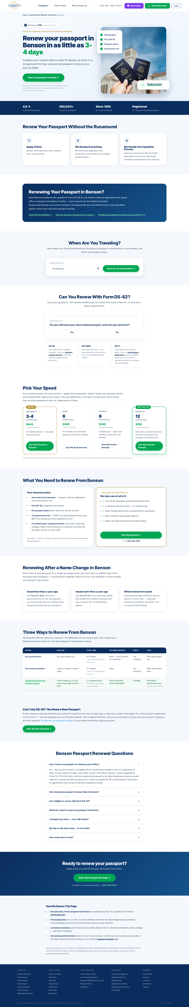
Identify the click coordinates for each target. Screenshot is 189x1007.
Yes (72, 332)
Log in (176, 6)
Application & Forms (118, 977)
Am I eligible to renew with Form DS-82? (69, 801)
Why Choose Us (79, 5)
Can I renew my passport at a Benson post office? (74, 764)
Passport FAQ (116, 980)
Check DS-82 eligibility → (40, 215)
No (117, 332)
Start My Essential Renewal (146, 446)
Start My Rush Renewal (76, 447)
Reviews (146, 977)
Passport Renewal (23, 974)
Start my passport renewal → (43, 77)
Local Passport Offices (88, 974)
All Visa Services (55, 974)
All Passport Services (25, 993)
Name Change (22, 990)
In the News (147, 984)
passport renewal (105, 939)
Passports (43, 5)
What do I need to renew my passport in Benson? (74, 810)
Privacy (163, 1003)
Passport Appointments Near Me (92, 980)
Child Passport (22, 980)
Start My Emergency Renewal (38, 446)
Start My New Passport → (39, 729)
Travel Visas (60, 5)
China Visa (52, 977)
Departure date (57, 263)
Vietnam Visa (53, 984)
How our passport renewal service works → (75, 215)
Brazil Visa (52, 990)
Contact (146, 987)
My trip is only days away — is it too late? (69, 828)
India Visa (52, 980)
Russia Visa (53, 993)
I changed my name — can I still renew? (69, 819)
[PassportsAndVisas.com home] (14, 5)
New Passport (22, 977)
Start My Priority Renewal (109, 446)
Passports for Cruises (119, 984)
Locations (146, 980)
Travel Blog (115, 990)
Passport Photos (86, 984)
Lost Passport (22, 984)
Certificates (84, 987)
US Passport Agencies (119, 974)
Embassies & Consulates (120, 987)
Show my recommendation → (121, 268)
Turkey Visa (53, 987)
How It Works (147, 974)
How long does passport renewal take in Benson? (74, 792)
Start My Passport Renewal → (94, 877)
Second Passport (23, 987)
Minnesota (52, 15)
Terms (170, 1003)
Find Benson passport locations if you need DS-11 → (122, 215)
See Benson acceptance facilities (57, 720)
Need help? (135, 5)
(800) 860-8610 (159, 5)
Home (25, 15)
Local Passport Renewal (38, 15)
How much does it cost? (61, 837)
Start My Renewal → (131, 535)
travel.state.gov (58, 915)
